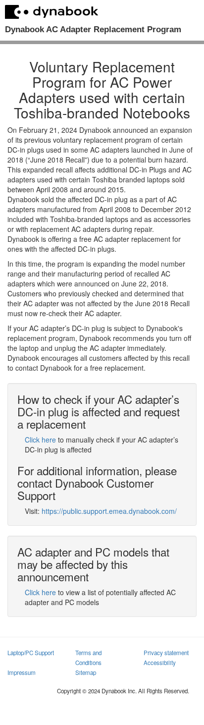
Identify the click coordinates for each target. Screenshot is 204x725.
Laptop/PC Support (30, 653)
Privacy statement (166, 653)
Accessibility (160, 663)
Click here (40, 440)
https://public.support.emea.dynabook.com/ (109, 511)
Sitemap (85, 672)
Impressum (21, 672)
